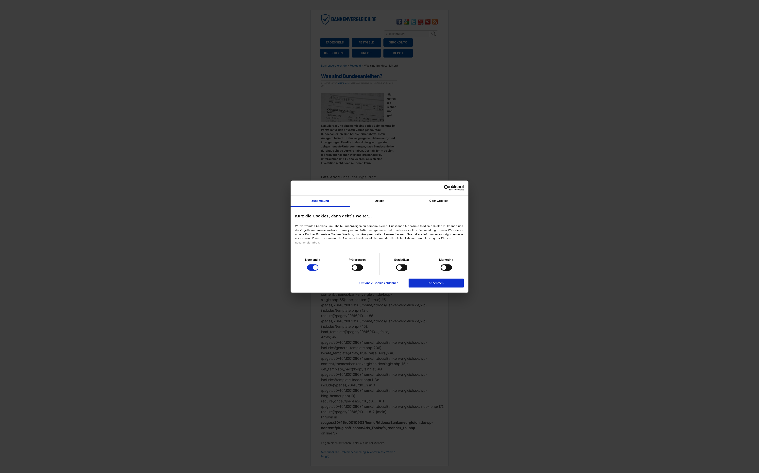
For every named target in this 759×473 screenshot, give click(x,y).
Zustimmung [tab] (320, 200)
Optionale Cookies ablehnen (378, 283)
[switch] (357, 267)
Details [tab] (379, 200)
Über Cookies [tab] (438, 200)
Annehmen (436, 283)
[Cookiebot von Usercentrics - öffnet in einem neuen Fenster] (447, 188)
